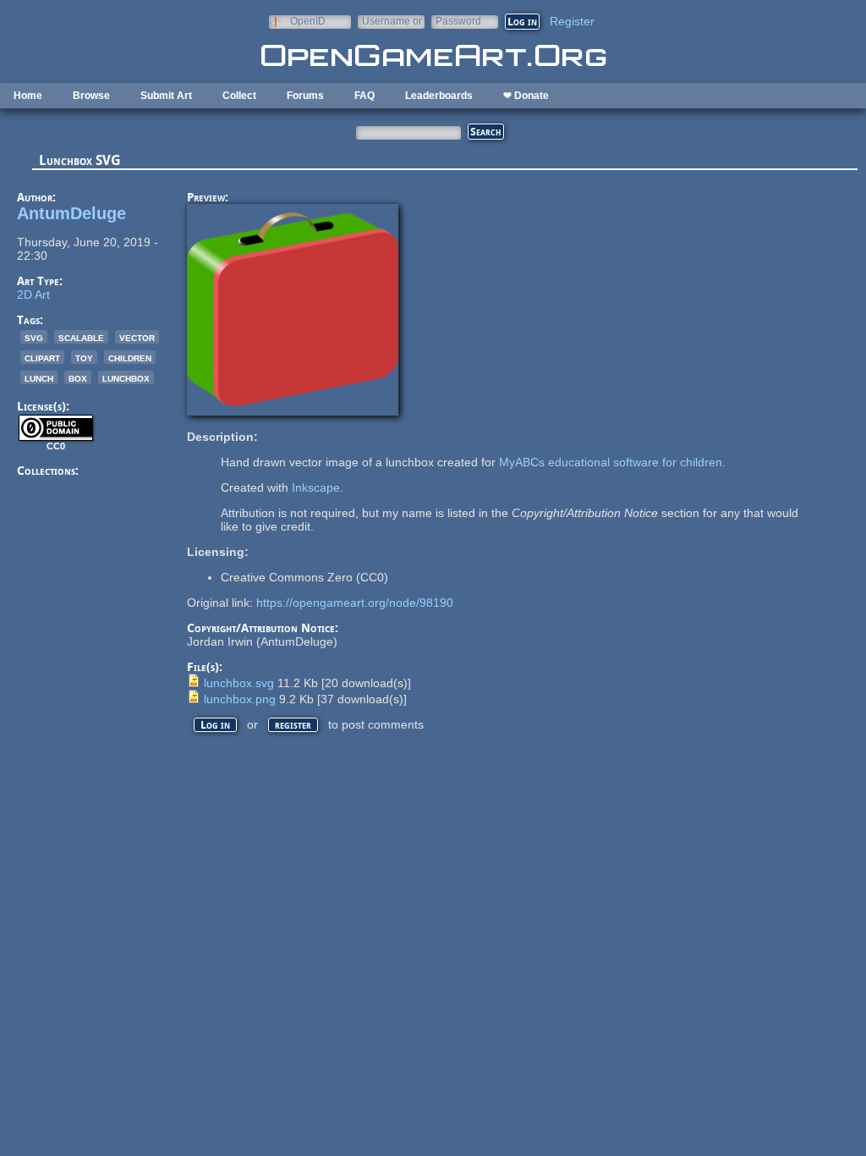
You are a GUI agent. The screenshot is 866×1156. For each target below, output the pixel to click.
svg (34, 337)
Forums (305, 96)
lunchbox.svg (239, 683)
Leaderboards (439, 96)
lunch (39, 377)
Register (572, 21)
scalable (81, 337)
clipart (42, 357)
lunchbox (126, 377)
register (293, 724)
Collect (239, 96)
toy (84, 357)
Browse (91, 96)
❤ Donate (526, 96)
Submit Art (166, 96)
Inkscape (316, 487)
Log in (215, 724)
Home (28, 96)
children (129, 357)
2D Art (33, 294)
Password (458, 20)
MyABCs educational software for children (610, 462)
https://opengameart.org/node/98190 (354, 602)
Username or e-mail (392, 20)
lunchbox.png (240, 699)
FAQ (364, 96)
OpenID (308, 20)
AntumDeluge (71, 213)
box (78, 377)
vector (137, 337)
